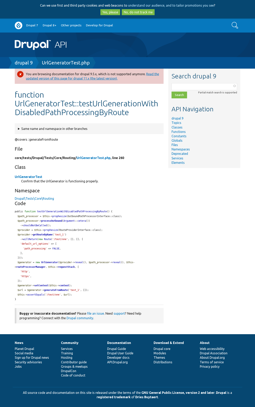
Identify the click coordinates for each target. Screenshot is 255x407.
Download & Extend (169, 343)
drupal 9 (24, 62)
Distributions (163, 362)
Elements (178, 162)
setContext (41, 285)
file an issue (95, 313)
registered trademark (113, 397)
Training (67, 353)
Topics (176, 122)
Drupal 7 (32, 25)
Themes (159, 357)
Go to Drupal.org (18, 25)
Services (177, 158)
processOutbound (51, 220)
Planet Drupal (24, 349)
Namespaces (181, 149)
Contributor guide (74, 362)
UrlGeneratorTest (28, 177)
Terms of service (212, 362)
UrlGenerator (49, 262)
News (19, 343)
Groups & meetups (74, 366)
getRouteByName (42, 234)
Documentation (119, 343)
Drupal (221, 392)
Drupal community (80, 318)
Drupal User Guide (120, 353)
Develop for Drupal (99, 25)
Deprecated (180, 153)
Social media (24, 353)
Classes (177, 127)
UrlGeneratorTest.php (66, 62)
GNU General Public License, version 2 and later (178, 392)
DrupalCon (68, 371)
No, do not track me (138, 12)
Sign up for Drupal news (32, 357)
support (119, 313)
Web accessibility (212, 349)
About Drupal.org (212, 357)
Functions (179, 131)
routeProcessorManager (30, 267)
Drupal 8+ (49, 25)
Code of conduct (73, 375)
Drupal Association (214, 353)
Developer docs (118, 357)
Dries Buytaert (146, 397)
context (64, 285)
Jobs (18, 366)
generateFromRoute (56, 290)
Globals (177, 140)
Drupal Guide (116, 349)
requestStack (66, 267)
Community (69, 343)
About (205, 343)
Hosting (66, 357)
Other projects (71, 25)
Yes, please (110, 12)
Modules (160, 353)
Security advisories (28, 362)
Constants (179, 136)
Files (175, 145)
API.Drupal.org (117, 362)
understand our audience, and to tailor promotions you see (171, 5)
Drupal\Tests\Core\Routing (34, 198)
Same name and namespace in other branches (54, 128)
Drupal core (162, 349)
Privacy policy (210, 366)
